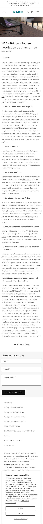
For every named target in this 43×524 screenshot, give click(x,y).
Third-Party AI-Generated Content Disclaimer (19, 431)
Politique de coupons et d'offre (14, 421)
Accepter (20, 508)
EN (36, 12)
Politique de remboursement (14, 412)
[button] (4, 12)
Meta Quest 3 (16, 208)
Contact (6, 436)
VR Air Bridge (30, 114)
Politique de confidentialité (13, 407)
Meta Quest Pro (28, 208)
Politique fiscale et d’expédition (15, 417)
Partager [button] (6, 57)
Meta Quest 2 (6, 208)
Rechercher (8, 403)
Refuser (20, 514)
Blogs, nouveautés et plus (13, 440)
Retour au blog (23, 344)
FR (38, 12)
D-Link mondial (9, 445)
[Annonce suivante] (39, 3)
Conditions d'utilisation (12, 426)
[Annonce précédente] (4, 3)
